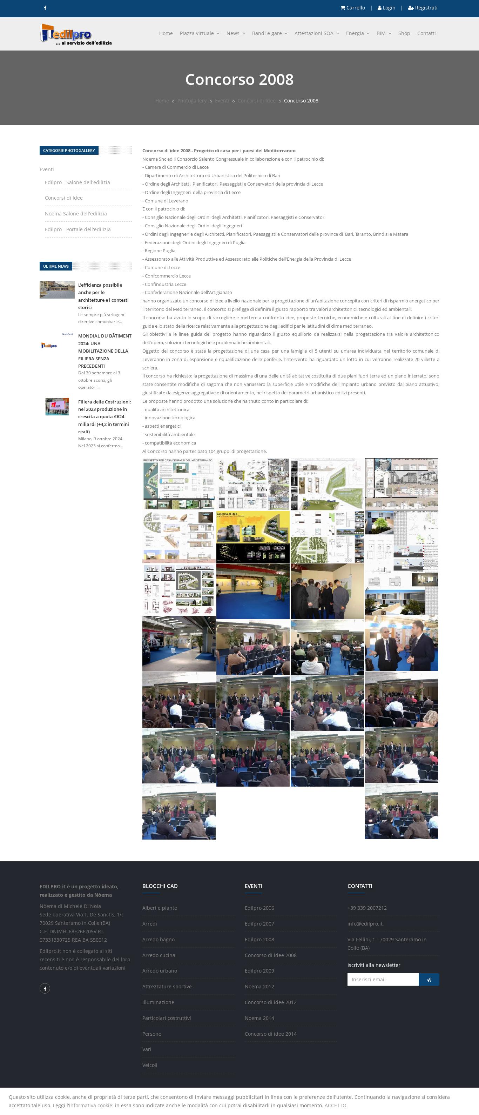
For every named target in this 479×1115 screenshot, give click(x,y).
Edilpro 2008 (259, 939)
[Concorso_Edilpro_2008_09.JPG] (253, 702)
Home (166, 33)
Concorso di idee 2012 (271, 1002)
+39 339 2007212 (367, 907)
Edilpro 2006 (259, 907)
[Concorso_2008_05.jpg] (179, 536)
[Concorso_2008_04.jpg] (402, 483)
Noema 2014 (259, 1018)
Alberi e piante (159, 907)
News (234, 33)
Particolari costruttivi (166, 1018)
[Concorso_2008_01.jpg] (179, 483)
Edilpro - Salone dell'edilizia (77, 182)
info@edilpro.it (365, 923)
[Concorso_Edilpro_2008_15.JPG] (402, 810)
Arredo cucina (158, 955)
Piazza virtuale (197, 33)
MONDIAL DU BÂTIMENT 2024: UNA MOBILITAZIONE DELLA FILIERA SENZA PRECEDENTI (104, 351)
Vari (146, 1049)
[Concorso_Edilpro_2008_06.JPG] (327, 646)
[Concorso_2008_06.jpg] (253, 536)
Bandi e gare (267, 33)
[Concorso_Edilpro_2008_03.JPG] (402, 642)
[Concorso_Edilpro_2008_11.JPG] (402, 754)
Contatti (426, 33)
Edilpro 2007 (259, 923)
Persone (151, 1033)
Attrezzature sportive (167, 986)
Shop (404, 33)
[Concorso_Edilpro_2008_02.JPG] (327, 590)
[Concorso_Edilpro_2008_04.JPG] (179, 643)
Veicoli (149, 1065)
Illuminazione (158, 1002)
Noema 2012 (259, 986)
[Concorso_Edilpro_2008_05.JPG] (253, 646)
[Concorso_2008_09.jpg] (179, 589)
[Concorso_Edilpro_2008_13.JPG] (253, 758)
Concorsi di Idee (257, 100)
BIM (382, 33)
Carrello (355, 7)
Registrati (426, 7)
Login (389, 7)
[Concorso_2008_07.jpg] (327, 536)
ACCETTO (335, 1105)
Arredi (149, 923)
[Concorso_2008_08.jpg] (402, 562)
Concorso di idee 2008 (271, 955)
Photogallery (192, 100)
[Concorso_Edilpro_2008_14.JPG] (327, 758)
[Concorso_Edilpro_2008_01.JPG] (253, 590)
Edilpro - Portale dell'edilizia (78, 229)
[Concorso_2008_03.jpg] (327, 483)
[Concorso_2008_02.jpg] (253, 483)
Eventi (222, 100)
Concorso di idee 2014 (271, 1033)
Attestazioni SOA (315, 33)
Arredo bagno (158, 939)
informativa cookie (90, 1105)
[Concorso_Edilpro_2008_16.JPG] (179, 811)
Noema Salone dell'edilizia (76, 213)
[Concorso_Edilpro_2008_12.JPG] (179, 755)
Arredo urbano (159, 970)
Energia (355, 33)
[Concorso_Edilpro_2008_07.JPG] (402, 698)
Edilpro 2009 (259, 970)
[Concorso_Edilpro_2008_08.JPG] (179, 699)
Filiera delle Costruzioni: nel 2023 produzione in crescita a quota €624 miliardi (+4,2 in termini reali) (104, 417)
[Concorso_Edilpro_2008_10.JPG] (327, 702)
